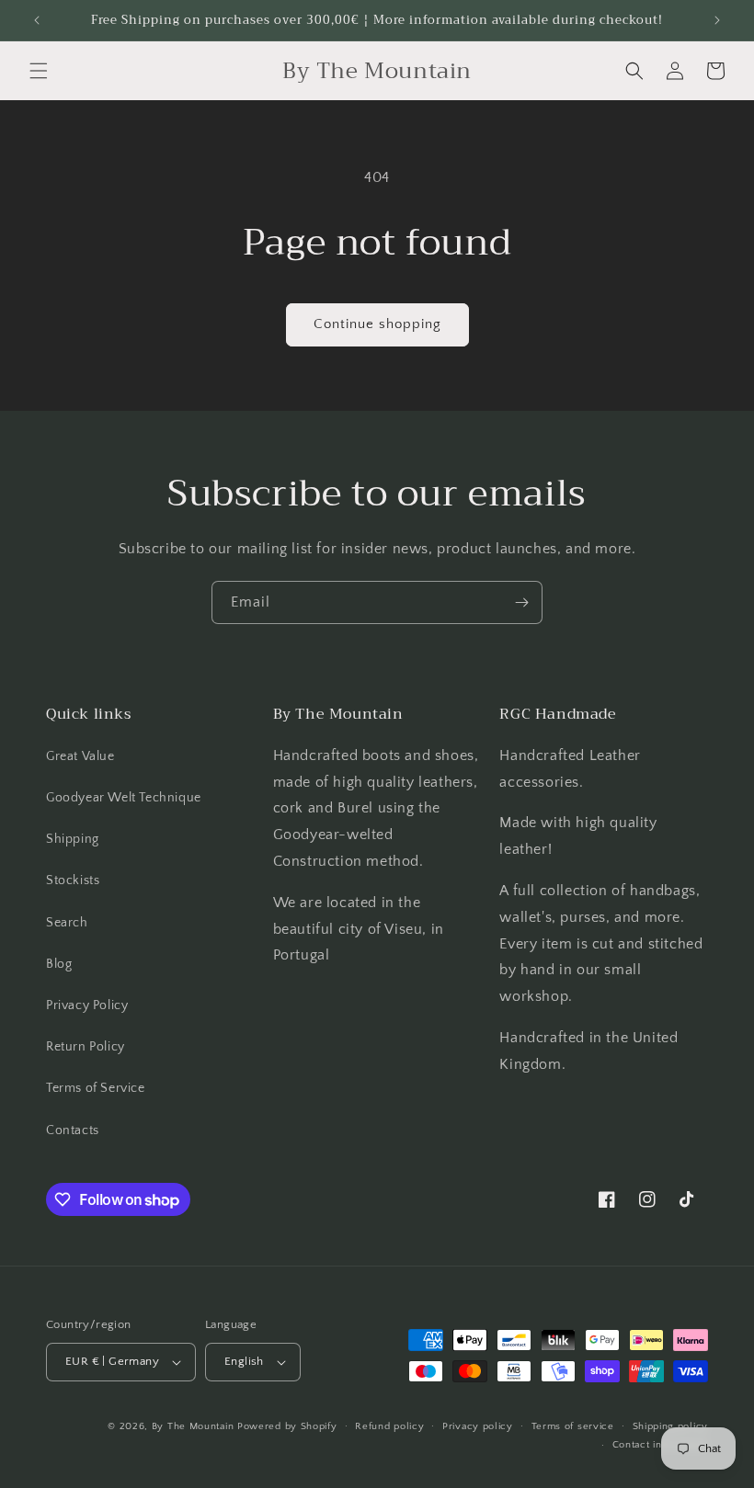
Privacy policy (477, 1426)
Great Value (80, 756)
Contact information (660, 1444)
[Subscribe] (521, 602)
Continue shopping (377, 324)
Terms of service (572, 1426)
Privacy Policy (87, 1005)
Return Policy (85, 1046)
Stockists (72, 880)
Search (67, 922)
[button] (38, 71)
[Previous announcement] (37, 20)
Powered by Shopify (287, 1426)
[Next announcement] (717, 20)
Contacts (72, 1130)
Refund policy (389, 1426)
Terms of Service (95, 1088)
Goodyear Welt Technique (123, 797)
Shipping (72, 839)
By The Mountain (193, 1426)
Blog (59, 964)
